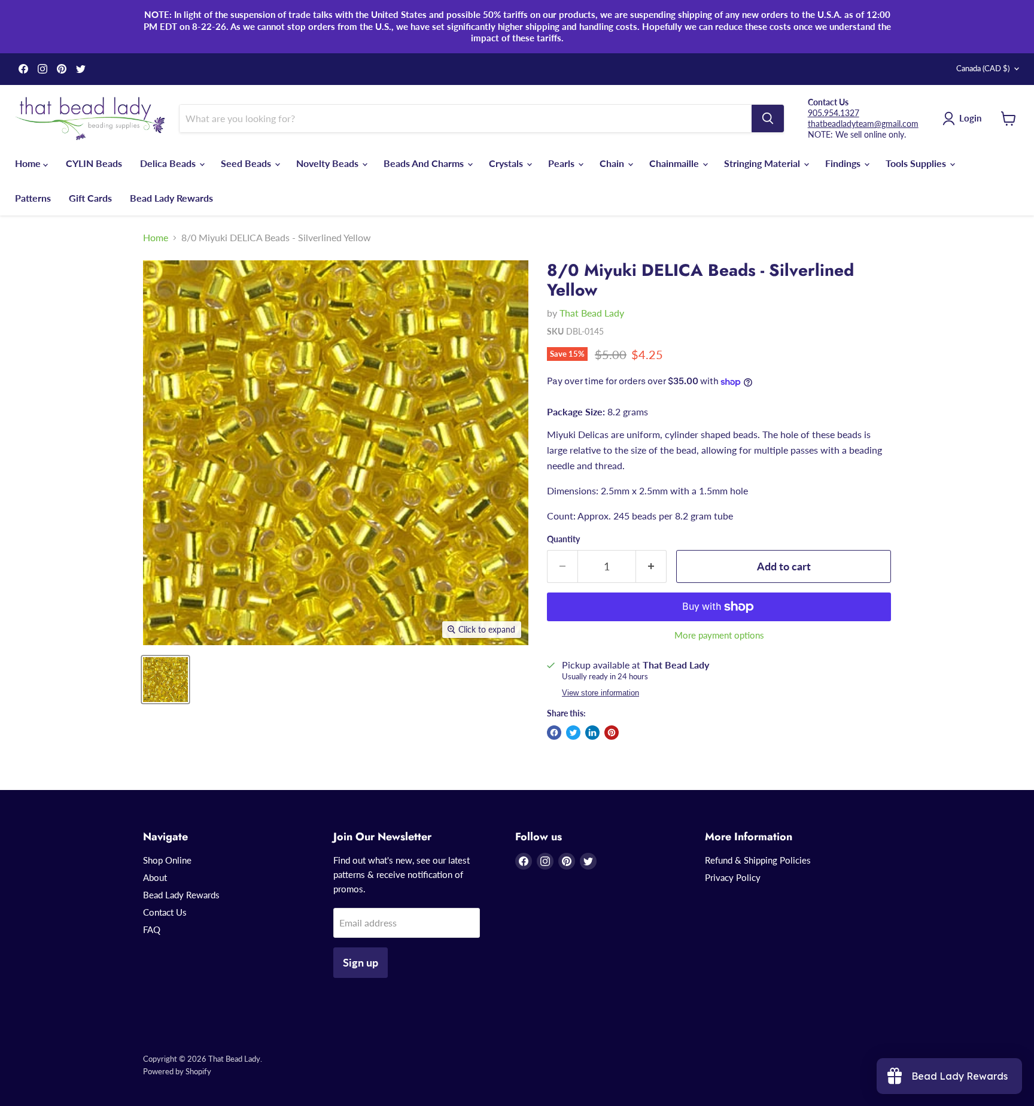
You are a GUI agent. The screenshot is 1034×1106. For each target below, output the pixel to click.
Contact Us (165, 912)
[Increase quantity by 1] (651, 566)
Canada (982, 68)
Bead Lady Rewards (171, 197)
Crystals (507, 163)
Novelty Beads (328, 163)
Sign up (360, 962)
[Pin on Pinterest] (611, 732)
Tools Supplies (917, 163)
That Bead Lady (591, 312)
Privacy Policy (733, 877)
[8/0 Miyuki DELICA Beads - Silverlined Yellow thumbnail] (165, 679)
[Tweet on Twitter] (573, 732)
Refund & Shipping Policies (758, 860)
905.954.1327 (833, 113)
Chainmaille (675, 163)
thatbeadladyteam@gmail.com (863, 123)
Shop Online (167, 860)
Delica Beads (169, 163)
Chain (613, 163)
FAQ (151, 929)
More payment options (719, 635)
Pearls (562, 163)
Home (29, 163)
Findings (844, 163)
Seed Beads (247, 163)
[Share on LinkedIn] (592, 732)
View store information (600, 693)
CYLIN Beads (94, 163)
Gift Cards (90, 197)
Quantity (563, 539)
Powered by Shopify (177, 1071)
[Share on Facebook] (554, 732)
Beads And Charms (425, 163)
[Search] (768, 118)
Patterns (33, 197)
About (155, 877)
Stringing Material (763, 163)
